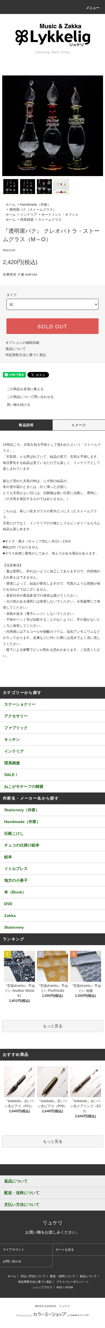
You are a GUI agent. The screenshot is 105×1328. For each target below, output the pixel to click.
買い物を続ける (18, 405)
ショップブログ (42, 1287)
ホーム (11, 205)
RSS (59, 1287)
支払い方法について (33, 1276)
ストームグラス (50, 220)
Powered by (24, 1315)
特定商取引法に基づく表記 (26, 355)
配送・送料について (62, 1276)
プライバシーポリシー (70, 1281)
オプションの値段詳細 (22, 343)
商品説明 (26, 425)
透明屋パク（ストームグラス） (32, 210)
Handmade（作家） (35, 205)
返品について (16, 349)
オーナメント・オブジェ (59, 215)
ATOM (69, 1287)
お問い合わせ (12, 1261)
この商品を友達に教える (25, 389)
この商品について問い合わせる (30, 397)
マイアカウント (13, 1249)
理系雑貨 (27, 220)
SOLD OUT (52, 326)
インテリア (28, 215)
